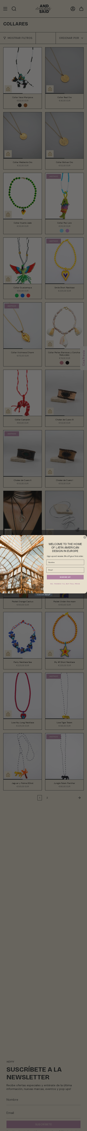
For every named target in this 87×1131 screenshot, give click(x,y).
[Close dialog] (85, 537)
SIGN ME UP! (65, 577)
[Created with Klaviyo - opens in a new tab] (43, 594)
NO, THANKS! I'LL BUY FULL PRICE (65, 584)
